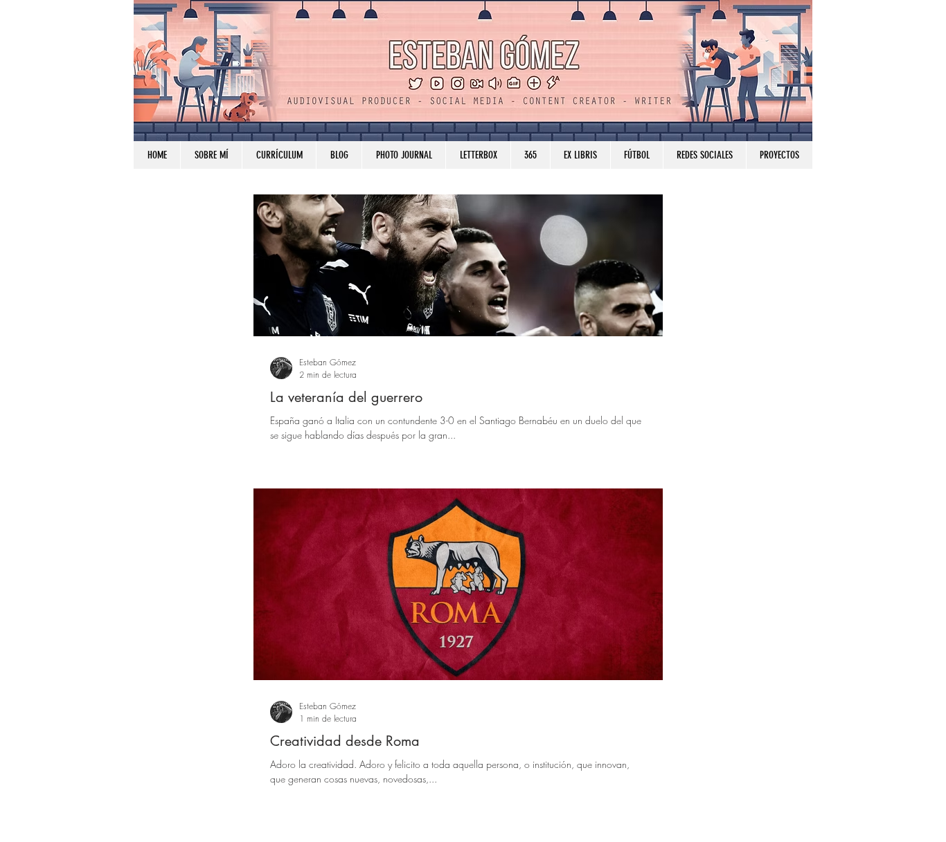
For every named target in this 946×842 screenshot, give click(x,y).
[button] (704, 155)
